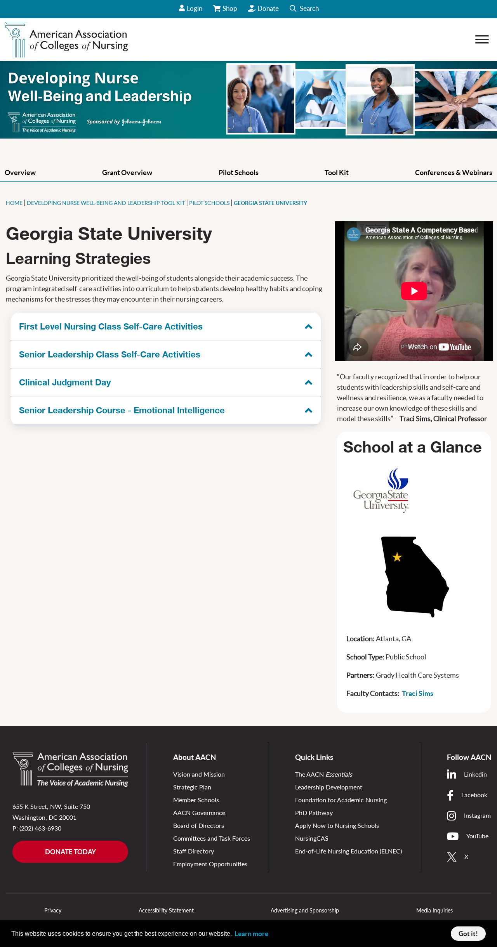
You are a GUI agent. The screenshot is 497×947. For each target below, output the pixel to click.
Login (194, 8)
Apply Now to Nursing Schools (337, 825)
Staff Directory (193, 851)
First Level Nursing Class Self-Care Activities (111, 326)
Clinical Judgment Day (65, 382)
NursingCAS (311, 838)
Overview (20, 172)
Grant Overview (127, 172)
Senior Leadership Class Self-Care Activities (109, 354)
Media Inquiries (434, 910)
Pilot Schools (239, 172)
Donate (268, 8)
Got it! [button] (468, 933)
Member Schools (196, 799)
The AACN (323, 774)
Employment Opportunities (210, 863)
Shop (230, 11)
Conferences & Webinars (453, 172)
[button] (304, 9)
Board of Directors (198, 825)
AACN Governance (199, 812)
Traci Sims (417, 693)
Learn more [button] (251, 933)
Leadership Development (328, 787)
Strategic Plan (192, 787)
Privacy (52, 910)
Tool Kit (337, 172)
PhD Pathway (314, 812)
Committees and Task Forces (211, 838)
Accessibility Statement (166, 910)
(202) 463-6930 (40, 828)
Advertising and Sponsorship (305, 910)
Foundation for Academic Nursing (341, 799)
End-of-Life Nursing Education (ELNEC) (348, 851)
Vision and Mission (199, 774)
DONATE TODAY (70, 851)
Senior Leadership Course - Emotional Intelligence (122, 410)
